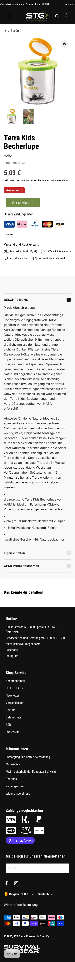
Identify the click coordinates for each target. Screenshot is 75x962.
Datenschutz (13, 717)
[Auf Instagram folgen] (16, 883)
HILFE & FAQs (14, 688)
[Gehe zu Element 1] (11, 117)
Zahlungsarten (15, 786)
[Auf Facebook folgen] (6, 883)
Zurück (16, 31)
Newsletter (12, 695)
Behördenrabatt (15, 681)
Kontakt (10, 710)
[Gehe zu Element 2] (28, 117)
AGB (8, 725)
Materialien (13, 764)
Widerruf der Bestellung (21, 905)
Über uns (11, 779)
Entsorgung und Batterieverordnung (28, 757)
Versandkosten (25, 180)
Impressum (12, 732)
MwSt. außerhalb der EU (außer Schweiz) (31, 771)
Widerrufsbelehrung (18, 793)
